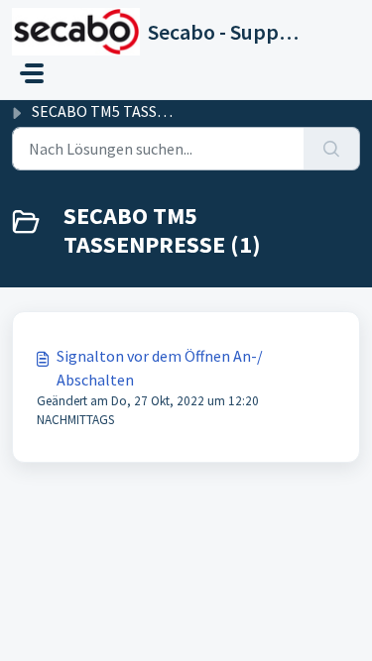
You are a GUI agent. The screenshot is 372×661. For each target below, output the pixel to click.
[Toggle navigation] (32, 73)
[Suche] (332, 148)
